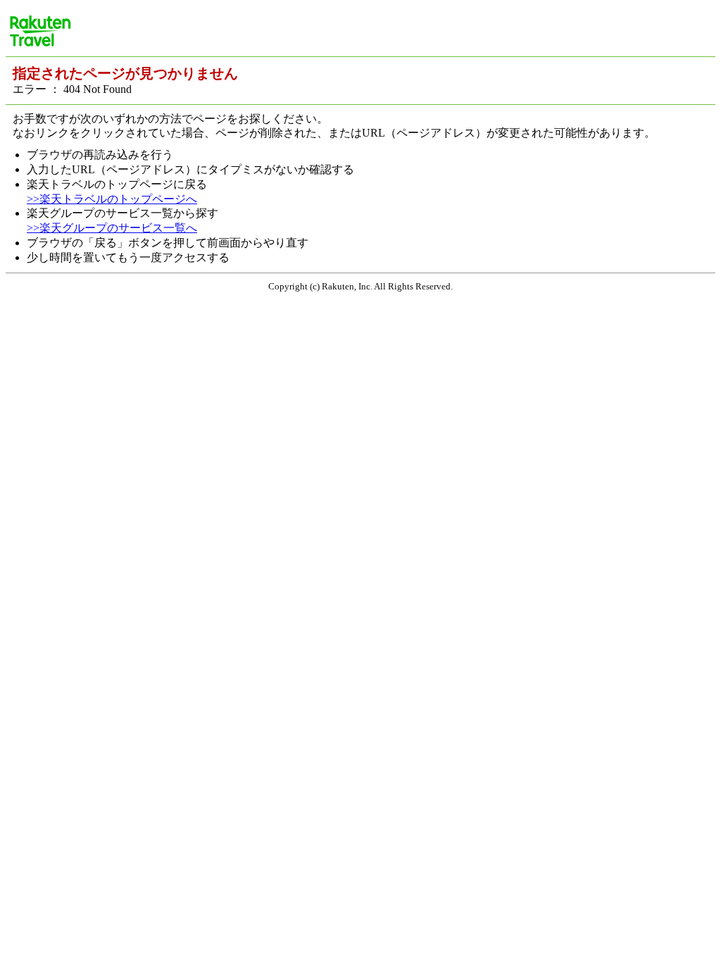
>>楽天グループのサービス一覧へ (112, 228)
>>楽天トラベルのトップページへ (112, 199)
